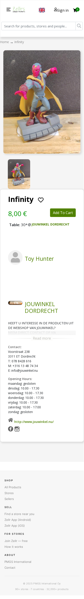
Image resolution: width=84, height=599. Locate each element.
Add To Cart (63, 212)
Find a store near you (19, 514)
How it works (13, 546)
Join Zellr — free (16, 541)
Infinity (19, 42)
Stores (9, 493)
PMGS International (17, 562)
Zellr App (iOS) (14, 525)
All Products (12, 487)
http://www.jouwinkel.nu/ (34, 422)
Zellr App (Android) (17, 520)
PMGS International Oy (47, 583)
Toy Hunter (39, 258)
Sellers (9, 499)
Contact (9, 567)
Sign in (63, 10)
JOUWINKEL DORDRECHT (50, 224)
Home (5, 42)
